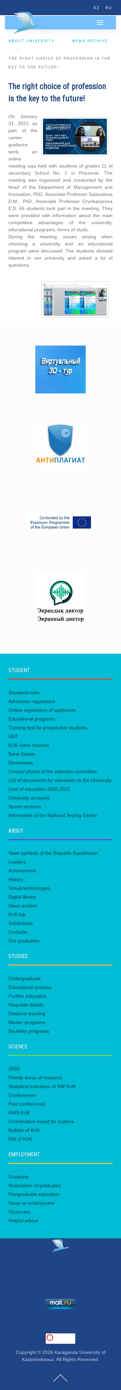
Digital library (22, 896)
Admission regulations (31, 701)
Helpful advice (23, 1220)
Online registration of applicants (42, 710)
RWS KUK (19, 1112)
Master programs (26, 1022)
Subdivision (20, 923)
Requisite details (25, 1004)
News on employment (31, 1203)
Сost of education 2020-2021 (39, 789)
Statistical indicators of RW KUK (42, 1086)
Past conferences (26, 1103)
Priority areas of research (35, 1077)
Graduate (18, 1176)
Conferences (22, 1095)
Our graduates (23, 940)
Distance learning (26, 1013)
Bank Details (21, 754)
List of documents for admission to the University (60, 780)
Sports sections (24, 806)
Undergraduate (24, 978)
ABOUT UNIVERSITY (31, 41)
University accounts (29, 797)
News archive (90, 41)
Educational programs (31, 718)
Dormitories (20, 762)
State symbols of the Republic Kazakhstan (53, 853)
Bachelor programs (28, 1031)
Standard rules (24, 692)
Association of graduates (34, 1185)
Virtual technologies (29, 888)
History (15, 879)
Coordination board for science (41, 1121)
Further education (27, 996)
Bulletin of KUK (24, 1130)
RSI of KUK (20, 1139)
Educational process (29, 987)
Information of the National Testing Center (52, 815)
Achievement (22, 870)
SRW (13, 1068)
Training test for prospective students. (48, 727)
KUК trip (17, 914)
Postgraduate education (33, 1194)
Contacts (17, 932)
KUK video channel (28, 745)
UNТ (13, 736)
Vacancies (19, 1211)
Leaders (17, 861)
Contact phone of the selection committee (52, 771)
